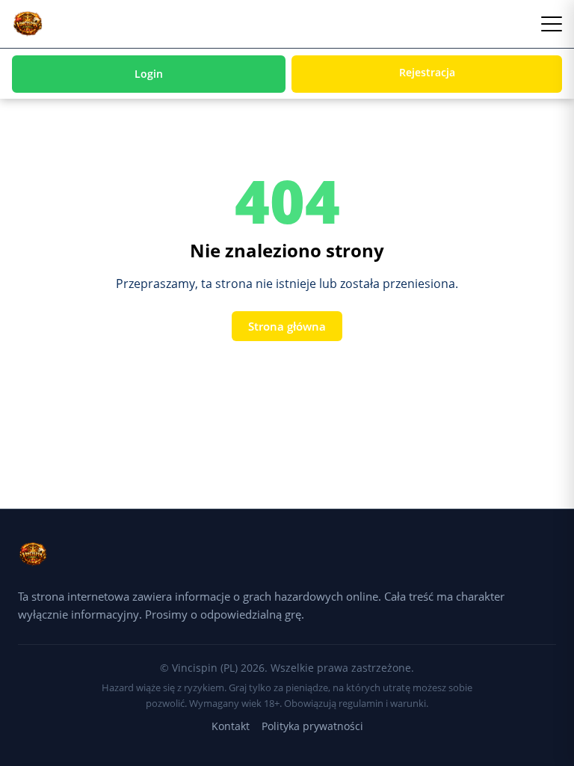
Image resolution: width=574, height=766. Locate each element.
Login (149, 74)
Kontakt (231, 726)
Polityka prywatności (312, 726)
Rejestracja (427, 72)
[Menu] (551, 23)
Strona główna (287, 326)
